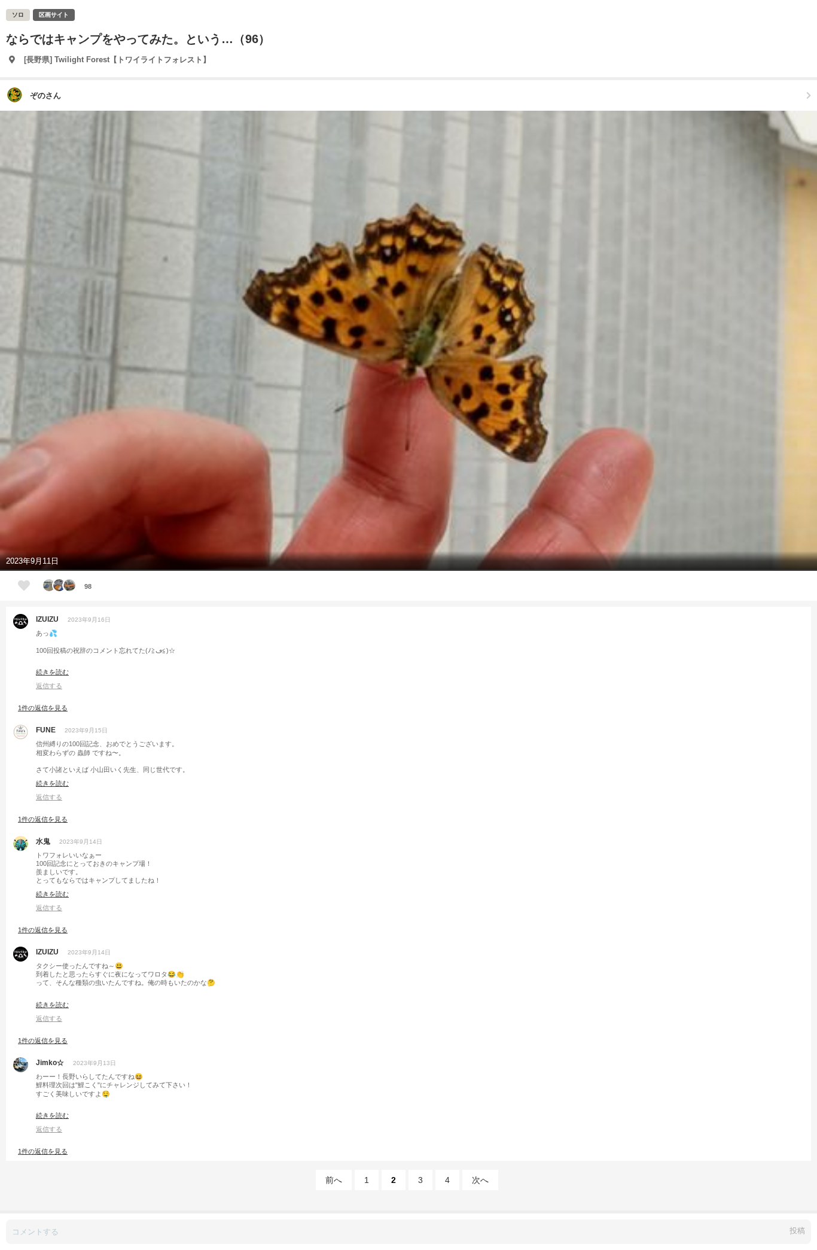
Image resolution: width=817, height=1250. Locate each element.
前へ (333, 1180)
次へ (480, 1180)
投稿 (797, 1230)
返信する (49, 685)
